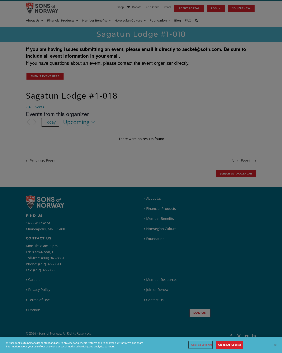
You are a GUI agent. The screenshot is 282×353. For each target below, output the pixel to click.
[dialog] (141, 345)
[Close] (275, 345)
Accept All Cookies (229, 344)
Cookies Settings (201, 344)
